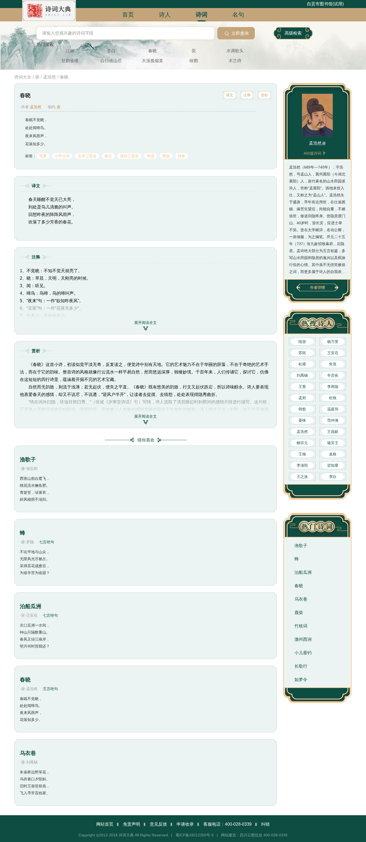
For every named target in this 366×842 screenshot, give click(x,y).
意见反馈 (158, 824)
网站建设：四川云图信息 (241, 835)
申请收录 (185, 824)
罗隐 (30, 542)
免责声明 (131, 824)
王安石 (32, 615)
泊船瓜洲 (30, 606)
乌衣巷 (28, 753)
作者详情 (317, 287)
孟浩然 (32, 689)
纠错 (265, 824)
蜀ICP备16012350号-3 (194, 835)
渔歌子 (28, 459)
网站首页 (104, 824)
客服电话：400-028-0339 (227, 824)
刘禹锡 (32, 762)
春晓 (25, 680)
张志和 (32, 468)
